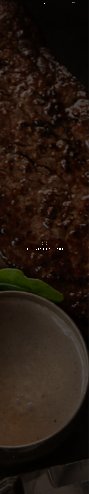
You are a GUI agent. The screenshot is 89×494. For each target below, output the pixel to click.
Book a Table (45, 252)
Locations (82, 2)
